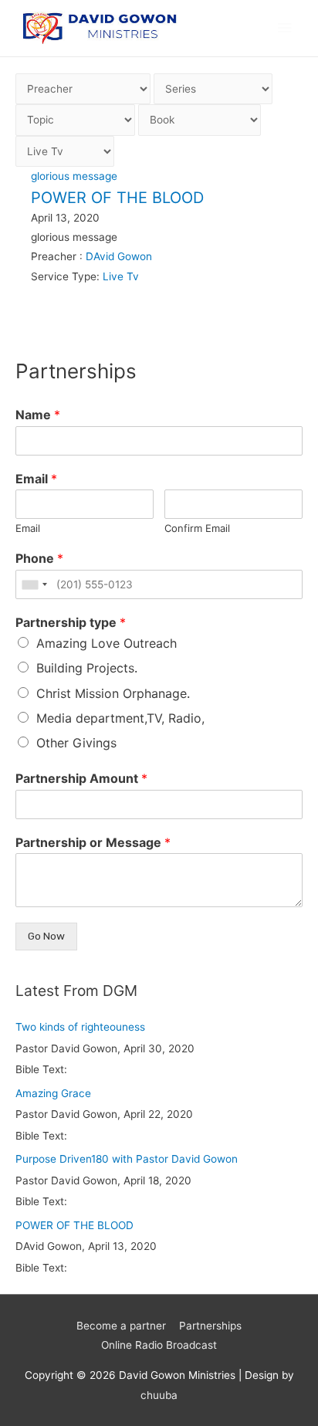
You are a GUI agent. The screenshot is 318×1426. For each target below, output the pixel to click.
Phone (39, 558)
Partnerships (210, 1325)
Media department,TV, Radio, (120, 718)
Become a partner (121, 1325)
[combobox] (34, 584)
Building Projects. (86, 668)
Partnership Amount (81, 778)
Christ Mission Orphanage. (113, 693)
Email (36, 478)
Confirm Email (197, 528)
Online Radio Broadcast (159, 1345)
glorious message (74, 176)
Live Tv (121, 276)
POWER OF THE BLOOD (117, 197)
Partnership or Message (93, 842)
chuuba (159, 1395)
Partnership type (70, 622)
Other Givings (76, 742)
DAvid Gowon (119, 256)
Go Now (46, 936)
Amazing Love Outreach (106, 643)
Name (37, 414)
